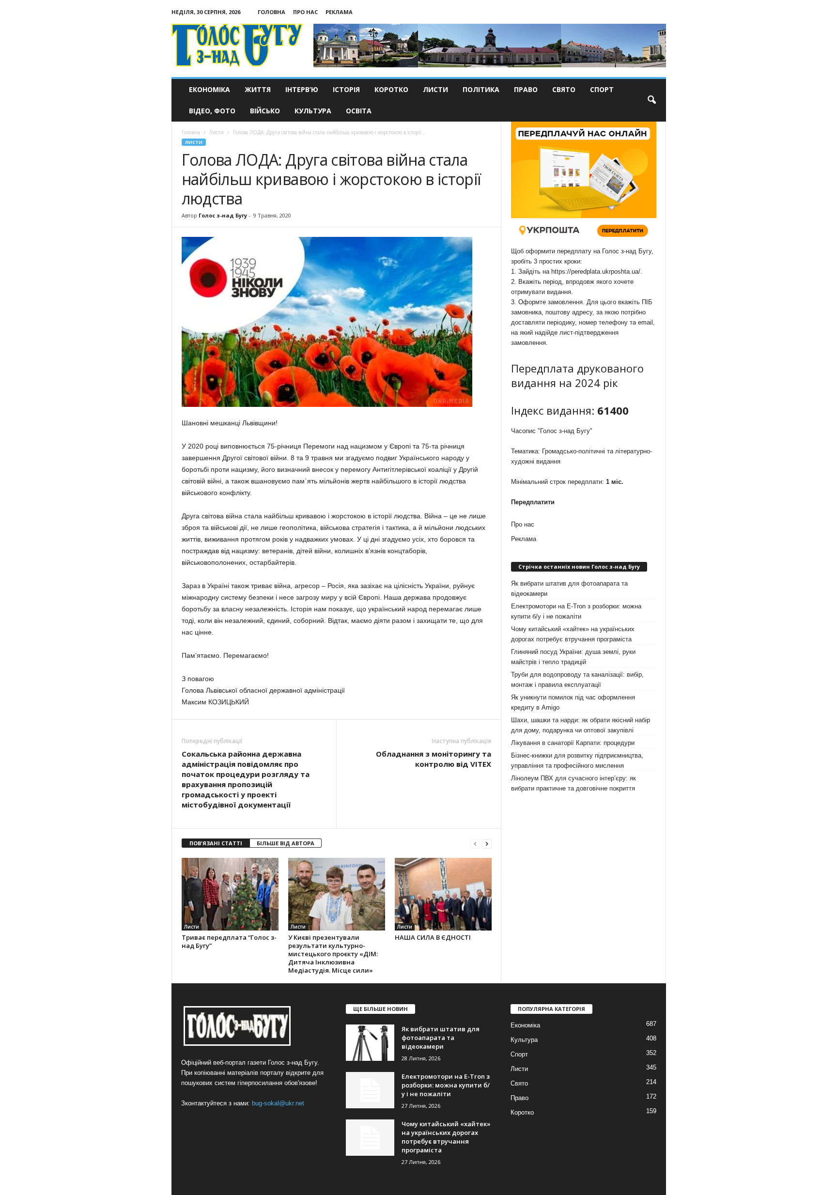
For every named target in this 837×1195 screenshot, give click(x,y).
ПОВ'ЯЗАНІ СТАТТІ (215, 843)
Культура (312, 110)
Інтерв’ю (301, 89)
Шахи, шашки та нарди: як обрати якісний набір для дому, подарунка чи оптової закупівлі (580, 725)
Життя (258, 89)
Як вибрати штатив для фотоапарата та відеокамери (569, 588)
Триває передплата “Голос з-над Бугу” (229, 941)
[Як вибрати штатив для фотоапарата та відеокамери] (370, 1042)
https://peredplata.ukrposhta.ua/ (595, 271)
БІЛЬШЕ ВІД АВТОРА (285, 843)
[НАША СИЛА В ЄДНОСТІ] (443, 894)
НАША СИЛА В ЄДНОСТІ (433, 937)
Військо (265, 110)
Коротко (391, 89)
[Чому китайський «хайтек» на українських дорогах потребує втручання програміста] (370, 1137)
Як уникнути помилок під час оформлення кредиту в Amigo (573, 702)
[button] (651, 100)
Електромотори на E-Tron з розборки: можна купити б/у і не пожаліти (576, 611)
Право (526, 89)
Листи (435, 89)
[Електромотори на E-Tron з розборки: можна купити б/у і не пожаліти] (370, 1090)
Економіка (209, 89)
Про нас (305, 12)
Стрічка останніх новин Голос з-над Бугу (579, 566)
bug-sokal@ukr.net (278, 1103)
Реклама (339, 12)
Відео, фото (212, 110)
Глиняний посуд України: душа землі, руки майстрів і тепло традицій (573, 657)
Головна (271, 12)
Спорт (602, 89)
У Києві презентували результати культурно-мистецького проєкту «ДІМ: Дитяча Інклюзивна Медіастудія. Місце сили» (333, 954)
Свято (563, 89)
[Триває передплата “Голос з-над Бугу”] (230, 894)
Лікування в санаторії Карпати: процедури (573, 742)
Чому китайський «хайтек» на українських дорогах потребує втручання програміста (573, 634)
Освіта (359, 110)
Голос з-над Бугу (223, 215)
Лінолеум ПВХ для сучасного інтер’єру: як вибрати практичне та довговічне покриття (573, 783)
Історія (346, 89)
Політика (481, 89)
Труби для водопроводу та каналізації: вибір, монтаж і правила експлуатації (577, 679)
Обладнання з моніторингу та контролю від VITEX (433, 759)
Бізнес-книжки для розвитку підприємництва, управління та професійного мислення (577, 760)
